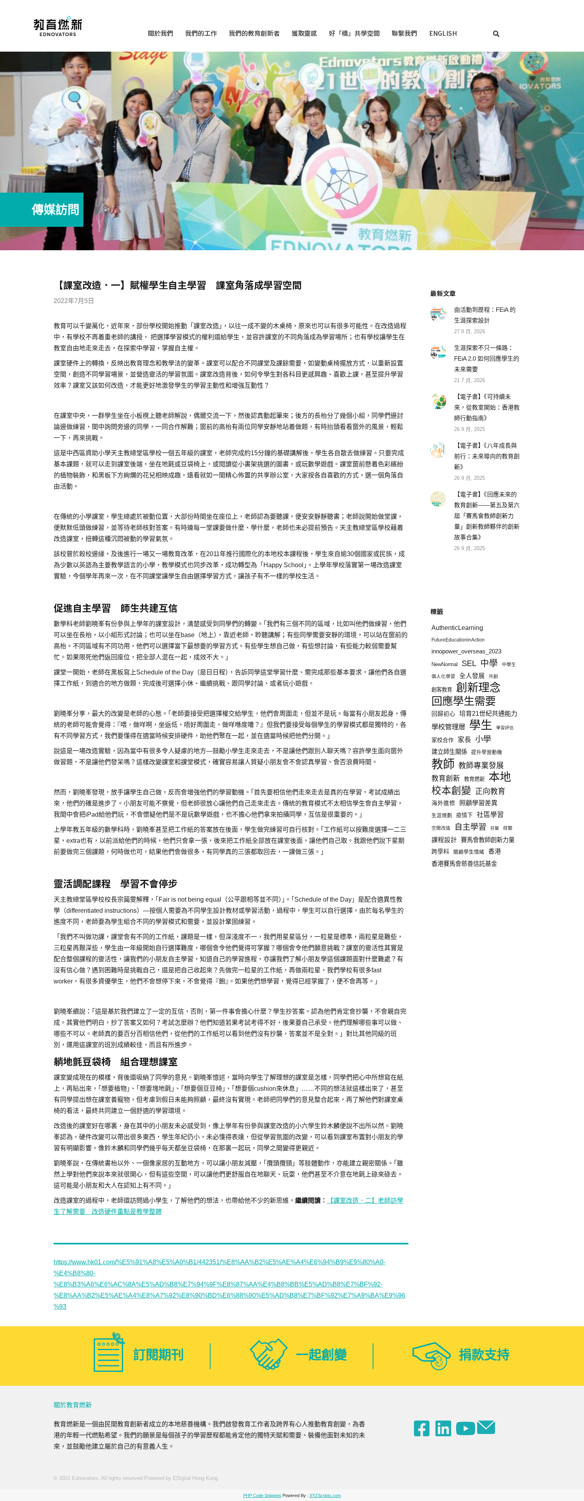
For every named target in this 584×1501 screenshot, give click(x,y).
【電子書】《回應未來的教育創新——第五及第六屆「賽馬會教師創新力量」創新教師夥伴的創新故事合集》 (487, 516)
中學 (489, 663)
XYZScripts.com (325, 1495)
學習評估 (505, 727)
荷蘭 (507, 828)
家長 (464, 740)
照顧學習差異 (478, 802)
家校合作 (442, 740)
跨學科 (440, 851)
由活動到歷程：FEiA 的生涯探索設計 (485, 315)
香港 (494, 851)
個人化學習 (443, 676)
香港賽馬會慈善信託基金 (464, 863)
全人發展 (472, 675)
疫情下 (464, 815)
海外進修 (443, 803)
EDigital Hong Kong (195, 1478)
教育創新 (445, 778)
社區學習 (490, 815)
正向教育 (490, 791)
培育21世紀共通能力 (488, 713)
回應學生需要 (463, 701)
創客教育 (441, 690)
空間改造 (441, 828)
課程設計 (444, 839)
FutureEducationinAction (458, 639)
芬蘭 (494, 828)
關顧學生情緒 (468, 852)
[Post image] (438, 314)
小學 (483, 739)
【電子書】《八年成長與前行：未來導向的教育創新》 (487, 456)
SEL (469, 663)
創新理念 (478, 687)
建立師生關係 (449, 751)
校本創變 (451, 790)
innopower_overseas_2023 (466, 651)
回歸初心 (443, 714)
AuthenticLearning (457, 627)
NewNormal (444, 664)
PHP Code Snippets (262, 1495)
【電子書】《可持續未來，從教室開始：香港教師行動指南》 (487, 407)
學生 (480, 725)
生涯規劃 (441, 815)
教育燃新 (474, 779)
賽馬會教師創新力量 (487, 839)
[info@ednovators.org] (487, 1427)
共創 (493, 676)
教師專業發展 (481, 765)
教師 (442, 764)
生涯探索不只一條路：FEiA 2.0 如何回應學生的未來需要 (486, 358)
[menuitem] (160, 33)
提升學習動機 (486, 752)
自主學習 (470, 827)
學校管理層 (448, 727)
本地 (500, 777)
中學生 (509, 664)
